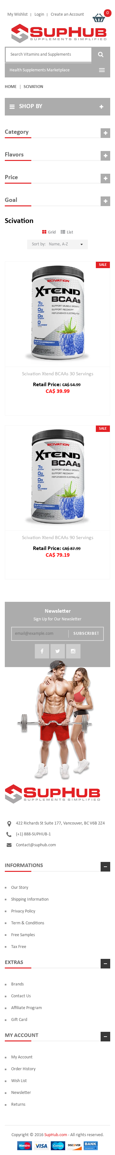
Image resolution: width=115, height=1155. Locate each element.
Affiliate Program (26, 1008)
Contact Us (21, 996)
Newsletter (21, 1092)
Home (11, 86)
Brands (17, 984)
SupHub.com (55, 1135)
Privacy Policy (23, 911)
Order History (23, 1069)
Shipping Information (30, 899)
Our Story (19, 887)
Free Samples (23, 935)
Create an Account (67, 14)
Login (39, 14)
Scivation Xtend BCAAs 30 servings (57, 374)
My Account (22, 1057)
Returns (18, 1104)
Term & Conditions (27, 923)
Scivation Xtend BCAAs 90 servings (57, 537)
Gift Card (19, 1019)
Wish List (19, 1081)
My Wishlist (17, 14)
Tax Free (18, 946)
